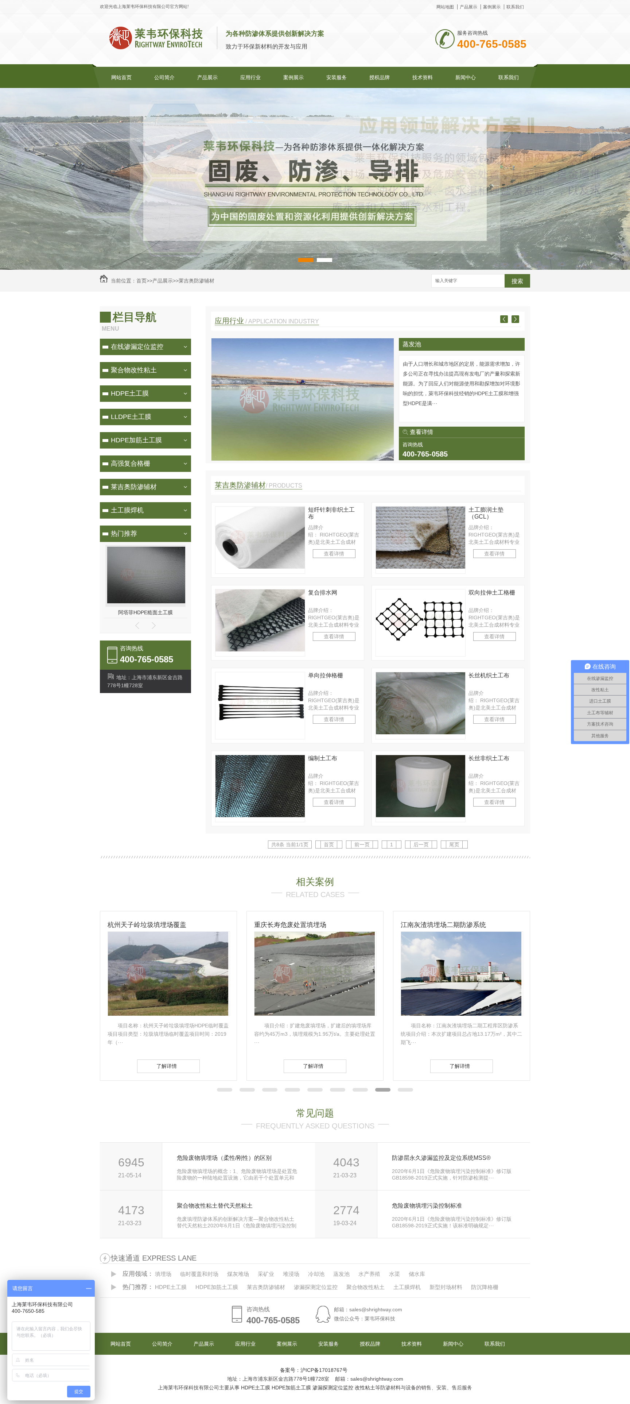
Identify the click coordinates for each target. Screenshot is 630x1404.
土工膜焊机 (127, 510)
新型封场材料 (445, 1287)
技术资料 (422, 77)
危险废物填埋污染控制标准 (427, 1206)
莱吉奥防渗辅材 (196, 281)
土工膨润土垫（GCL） (485, 513)
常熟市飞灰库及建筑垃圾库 (440, 924)
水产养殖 (369, 1274)
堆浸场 (291, 1274)
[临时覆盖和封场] (302, 459)
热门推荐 (124, 533)
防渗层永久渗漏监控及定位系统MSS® (441, 1158)
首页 (141, 281)
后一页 (421, 844)
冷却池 (316, 1274)
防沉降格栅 (484, 1287)
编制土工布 (322, 758)
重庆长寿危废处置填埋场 (144, 924)
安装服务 (336, 77)
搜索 (517, 281)
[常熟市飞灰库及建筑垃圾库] (461, 1014)
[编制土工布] (260, 815)
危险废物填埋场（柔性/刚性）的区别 (224, 1158)
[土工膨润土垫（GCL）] (420, 567)
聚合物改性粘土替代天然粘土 (215, 1206)
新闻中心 (465, 77)
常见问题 (315, 1113)
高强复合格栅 (130, 463)
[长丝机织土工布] (420, 732)
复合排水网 (322, 592)
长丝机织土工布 (488, 675)
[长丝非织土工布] (420, 815)
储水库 (417, 1274)
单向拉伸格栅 (325, 675)
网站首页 (121, 77)
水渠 (394, 1274)
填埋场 (163, 1274)
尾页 (454, 844)
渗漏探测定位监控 (316, 1287)
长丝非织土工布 (488, 758)
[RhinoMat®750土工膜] (147, 601)
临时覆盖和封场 (424, 344)
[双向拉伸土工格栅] (420, 650)
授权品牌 (379, 77)
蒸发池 (341, 1274)
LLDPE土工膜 (131, 416)
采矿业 (266, 1274)
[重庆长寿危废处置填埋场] (168, 1014)
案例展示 (492, 6)
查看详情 (421, 432)
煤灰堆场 (238, 1274)
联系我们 (515, 6)
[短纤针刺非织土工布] (260, 567)
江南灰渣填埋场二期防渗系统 (296, 924)
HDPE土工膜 (130, 393)
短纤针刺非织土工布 (331, 513)
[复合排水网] (260, 650)
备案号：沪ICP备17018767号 (313, 1370)
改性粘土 (365, 1387)
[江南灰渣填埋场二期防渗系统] (314, 1014)
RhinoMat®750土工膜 (146, 612)
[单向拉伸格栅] (260, 732)
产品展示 (468, 6)
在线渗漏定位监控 (137, 346)
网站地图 (445, 6)
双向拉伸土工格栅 (491, 592)
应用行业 (250, 77)
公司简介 (164, 77)
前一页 (362, 844)
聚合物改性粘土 (134, 370)
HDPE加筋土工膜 (136, 440)
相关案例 (315, 881)
